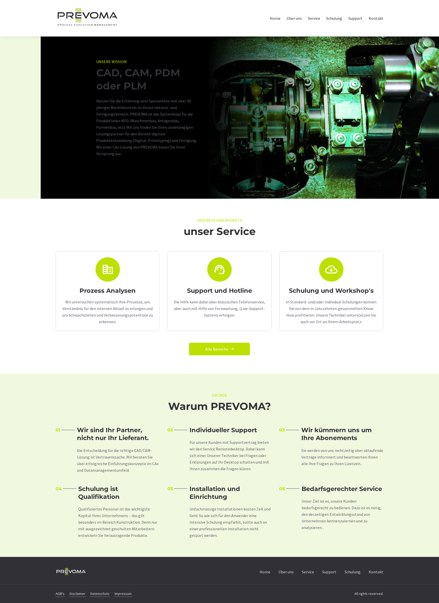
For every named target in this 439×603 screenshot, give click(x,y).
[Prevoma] (71, 571)
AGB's (60, 593)
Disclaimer (77, 593)
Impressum (123, 593)
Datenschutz (99, 593)
